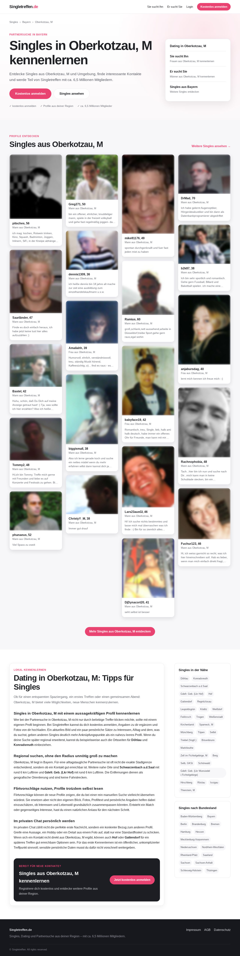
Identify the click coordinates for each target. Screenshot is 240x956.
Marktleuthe (187, 747)
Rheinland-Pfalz (189, 855)
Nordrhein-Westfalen (213, 847)
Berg (215, 755)
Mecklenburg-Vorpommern (195, 839)
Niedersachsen (189, 847)
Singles (13, 22)
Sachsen (185, 862)
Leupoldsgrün (188, 709)
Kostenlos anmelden (213, 6)
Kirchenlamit (187, 724)
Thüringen (211, 870)
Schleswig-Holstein (191, 870)
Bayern (26, 22)
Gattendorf (186, 701)
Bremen (215, 824)
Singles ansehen (71, 93)
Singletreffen (23, 6)
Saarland (207, 855)
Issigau (214, 782)
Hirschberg (186, 782)
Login (189, 6)
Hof (210, 693)
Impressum (193, 929)
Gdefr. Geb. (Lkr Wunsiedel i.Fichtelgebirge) (195, 772)
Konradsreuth (200, 678)
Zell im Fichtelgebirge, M (194, 755)
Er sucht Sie (174, 6)
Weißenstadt (216, 717)
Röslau (201, 782)
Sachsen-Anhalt (204, 862)
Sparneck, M (206, 724)
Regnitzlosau (204, 701)
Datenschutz (222, 929)
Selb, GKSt (187, 763)
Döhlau (184, 678)
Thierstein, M (188, 790)
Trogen (200, 717)
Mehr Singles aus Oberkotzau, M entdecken (120, 631)
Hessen (200, 831)
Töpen (201, 732)
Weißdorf (217, 709)
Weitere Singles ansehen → (211, 146)
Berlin (184, 824)
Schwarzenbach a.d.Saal (194, 686)
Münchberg (187, 732)
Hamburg (185, 831)
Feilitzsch (186, 717)
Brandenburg (199, 824)
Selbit (213, 732)
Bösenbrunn (208, 740)
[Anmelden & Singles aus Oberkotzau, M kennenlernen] (36, 186)
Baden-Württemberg (191, 816)
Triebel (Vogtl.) (188, 740)
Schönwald (204, 763)
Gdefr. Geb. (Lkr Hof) (192, 693)
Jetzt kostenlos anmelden (132, 879)
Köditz (203, 709)
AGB (207, 929)
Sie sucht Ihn (155, 6)
